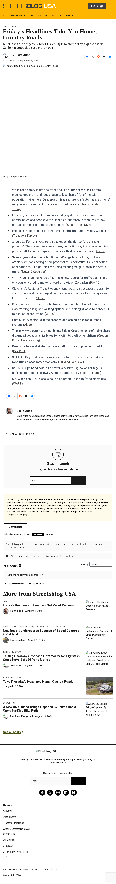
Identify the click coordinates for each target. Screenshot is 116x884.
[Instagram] (58, 793)
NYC (5, 15)
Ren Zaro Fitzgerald (21, 716)
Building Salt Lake (71, 362)
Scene (41, 298)
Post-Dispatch (90, 373)
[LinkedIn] (66, 793)
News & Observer (33, 272)
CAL (53, 15)
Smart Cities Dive (78, 225)
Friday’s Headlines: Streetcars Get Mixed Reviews (38, 605)
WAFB (17, 383)
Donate (69, 15)
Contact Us (8, 846)
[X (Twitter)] (50, 793)
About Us (7, 811)
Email (34, 480)
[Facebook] (42, 793)
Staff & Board (9, 817)
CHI (59, 15)
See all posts (12, 732)
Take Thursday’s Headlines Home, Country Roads (38, 681)
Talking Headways (12, 652)
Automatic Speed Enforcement (49, 627)
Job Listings (8, 840)
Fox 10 (94, 282)
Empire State (18, 15)
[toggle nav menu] (111, 6)
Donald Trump (10, 703)
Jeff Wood (16, 665)
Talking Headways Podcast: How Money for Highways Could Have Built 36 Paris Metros (41, 657)
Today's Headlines (12, 677)
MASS (32, 15)
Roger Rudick (17, 640)
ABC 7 (100, 251)
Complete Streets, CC (20, 176)
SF (46, 15)
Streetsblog (9, 26)
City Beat (19, 351)
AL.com (29, 324)
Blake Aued (22, 55)
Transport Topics (24, 235)
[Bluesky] (74, 793)
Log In (94, 6)
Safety (6, 601)
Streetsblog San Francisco (19, 627)
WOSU (50, 314)
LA (39, 15)
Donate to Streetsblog (13, 823)
